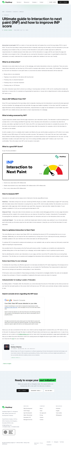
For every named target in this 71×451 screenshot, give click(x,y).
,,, (9, 421)
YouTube (62, 442)
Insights (15, 11)
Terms (35, 444)
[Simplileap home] (7, 2)
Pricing (41, 415)
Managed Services (28, 419)
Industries (58, 408)
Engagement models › (36, 390)
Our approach (43, 412)
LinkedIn (48, 442)
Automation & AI (27, 417)
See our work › (49, 390)
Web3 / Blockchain (28, 415)
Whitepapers (59, 415)
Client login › (36, 443)
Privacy (41, 443)
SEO (13, 338)
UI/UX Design (27, 410)
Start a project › (22, 390)
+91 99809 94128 (15, 426)
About (41, 408)
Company (34, 2)
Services (19, 2)
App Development (28, 412)
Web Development (28, 408)
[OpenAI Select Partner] (9, 432)
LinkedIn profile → (16, 357)
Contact (41, 2)
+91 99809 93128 (6, 426)
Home (3, 11)
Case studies (59, 412)
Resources (26, 2)
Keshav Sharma (8, 30)
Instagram (56, 442)
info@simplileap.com (23, 334)
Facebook (49, 444)
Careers (41, 417)
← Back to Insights (6, 363)
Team (41, 410)
